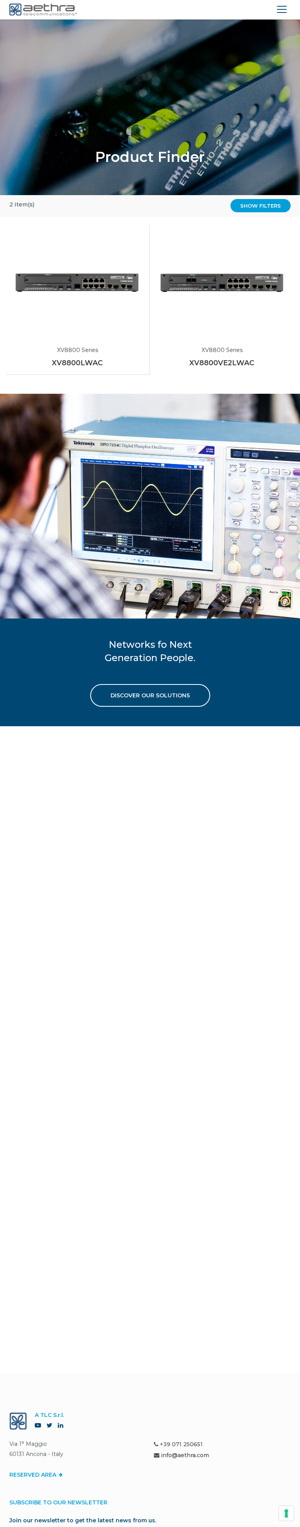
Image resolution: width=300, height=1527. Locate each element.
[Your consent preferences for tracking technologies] (286, 1513)
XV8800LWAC (77, 363)
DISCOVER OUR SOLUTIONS (150, 695)
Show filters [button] (260, 206)
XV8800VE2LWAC (221, 363)
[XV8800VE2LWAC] (222, 283)
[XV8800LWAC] (77, 283)
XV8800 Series (77, 350)
